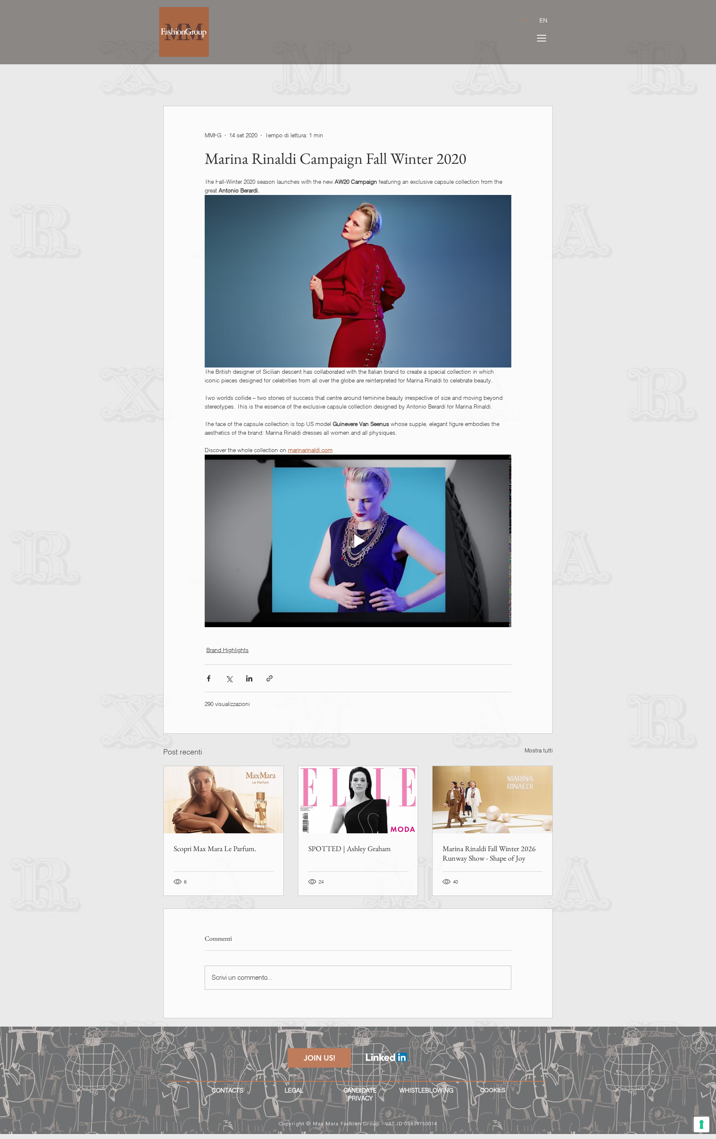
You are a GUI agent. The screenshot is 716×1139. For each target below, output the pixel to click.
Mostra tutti (539, 750)
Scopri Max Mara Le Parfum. (215, 848)
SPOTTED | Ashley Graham (349, 848)
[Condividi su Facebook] (209, 678)
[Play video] (358, 541)
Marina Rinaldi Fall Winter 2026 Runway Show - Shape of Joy (489, 853)
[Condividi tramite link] (269, 678)
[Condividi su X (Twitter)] (229, 678)
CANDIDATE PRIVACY (360, 1094)
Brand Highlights (227, 650)
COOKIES (492, 1090)
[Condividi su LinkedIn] (249, 678)
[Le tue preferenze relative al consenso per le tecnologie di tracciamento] (701, 1124)
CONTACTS (227, 1090)
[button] (541, 38)
